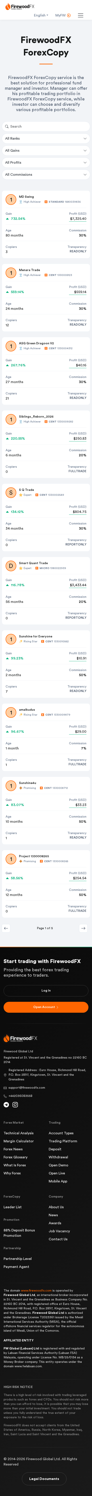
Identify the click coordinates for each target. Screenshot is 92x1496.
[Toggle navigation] (81, 15)
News (53, 1215)
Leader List (13, 1207)
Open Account (44, 1007)
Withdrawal (58, 1157)
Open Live (57, 1173)
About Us (56, 1207)
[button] (83, 928)
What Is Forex (15, 1165)
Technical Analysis (18, 1133)
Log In (46, 990)
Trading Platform (63, 1141)
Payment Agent (16, 1267)
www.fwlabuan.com (28, 1366)
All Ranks (12, 138)
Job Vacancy (59, 1231)
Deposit (55, 1149)
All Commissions (18, 174)
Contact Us (58, 1239)
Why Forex (12, 1173)
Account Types (61, 1133)
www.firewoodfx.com (36, 1290)
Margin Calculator (19, 1141)
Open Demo (58, 1165)
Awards (55, 1223)
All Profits (13, 162)
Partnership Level (18, 1259)
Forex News (13, 1149)
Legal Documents (44, 1479)
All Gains (12, 150)
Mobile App (58, 1181)
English (40, 15)
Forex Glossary (15, 1157)
